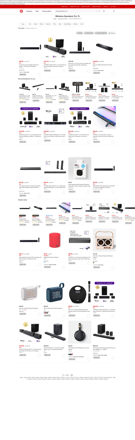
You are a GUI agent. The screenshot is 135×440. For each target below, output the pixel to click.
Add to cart (22, 74)
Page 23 (31, 379)
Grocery (71, 0)
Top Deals (94, 2)
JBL (20, 309)
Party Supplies (35, 2)
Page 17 (91, 377)
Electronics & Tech (8, 2)
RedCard (10, 4)
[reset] (96, 11)
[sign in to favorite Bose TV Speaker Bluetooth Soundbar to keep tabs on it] (113, 73)
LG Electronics (96, 351)
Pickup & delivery (46, 11)
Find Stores (22, 4)
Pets (107, 0)
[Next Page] (115, 24)
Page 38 (101, 379)
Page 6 (42, 377)
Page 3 (29, 377)
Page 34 (82, 379)
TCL (20, 189)
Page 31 (68, 379)
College (19, 0)
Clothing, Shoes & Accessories (34, 0)
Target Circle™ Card (74, 6)
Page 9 (54, 377)
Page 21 (110, 377)
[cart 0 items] (113, 11)
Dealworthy (70, 187)
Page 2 (25, 377)
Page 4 (34, 377)
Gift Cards (46, 2)
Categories (29, 11)
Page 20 (106, 377)
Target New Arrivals (5, 0)
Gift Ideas (41, 2)
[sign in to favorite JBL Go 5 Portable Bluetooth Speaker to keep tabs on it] (39, 314)
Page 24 (35, 379)
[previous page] (63, 375)
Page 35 (87, 379)
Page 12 (68, 377)
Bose (94, 66)
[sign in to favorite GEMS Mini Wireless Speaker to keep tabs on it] (63, 267)
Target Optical (62, 2)
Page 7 (46, 377)
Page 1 (21, 377)
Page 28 (54, 379)
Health (110, 0)
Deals (67, 2)
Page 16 (87, 377)
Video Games (16, 2)
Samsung (21, 67)
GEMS (45, 258)
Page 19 (101, 377)
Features (48, 24)
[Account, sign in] (106, 11)
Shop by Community (54, 2)
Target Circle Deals (101, 2)
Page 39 (106, 379)
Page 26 (45, 379)
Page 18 (96, 377)
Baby (85, 0)
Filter (23, 24)
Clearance (71, 2)
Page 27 (49, 379)
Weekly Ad (108, 2)
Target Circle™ (65, 6)
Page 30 (64, 379)
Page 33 (78, 379)
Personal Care (93, 0)
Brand (41, 24)
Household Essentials (78, 0)
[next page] (72, 375)
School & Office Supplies (123, 0)
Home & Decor (46, 0)
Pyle (69, 312)
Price (54, 24)
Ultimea (45, 67)
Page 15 (82, 377)
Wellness (114, 0)
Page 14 (77, 377)
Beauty (88, 0)
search (99, 11)
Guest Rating (67, 24)
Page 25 (40, 379)
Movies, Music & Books (25, 2)
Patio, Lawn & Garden (63, 0)
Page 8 (50, 377)
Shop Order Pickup (116, 2)
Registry (6, 4)
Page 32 (73, 379)
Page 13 (73, 377)
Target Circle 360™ (86, 6)
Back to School (13, 0)
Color (81, 24)
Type (60, 24)
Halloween (24, 0)
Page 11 (63, 377)
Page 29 (59, 379)
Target (54, 18)
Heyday (94, 259)
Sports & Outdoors (101, 0)
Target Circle (16, 4)
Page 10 (58, 377)
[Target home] (21, 11)
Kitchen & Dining (54, 0)
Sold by (75, 24)
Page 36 (92, 379)
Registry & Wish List (96, 6)
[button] (22, 215)
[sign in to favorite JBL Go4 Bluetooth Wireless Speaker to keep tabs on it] (63, 315)
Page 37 (96, 379)
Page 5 (38, 377)
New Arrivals (77, 2)
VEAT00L (95, 137)
